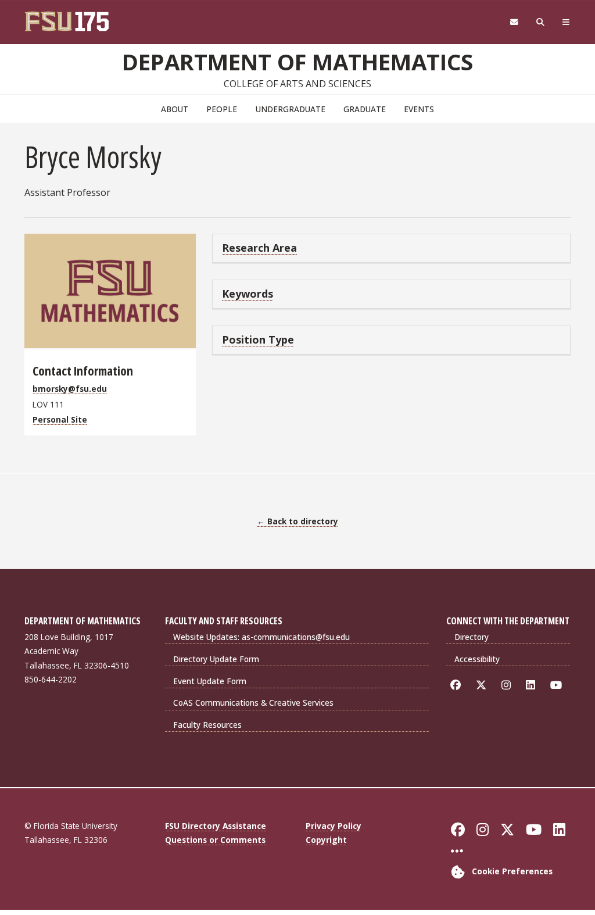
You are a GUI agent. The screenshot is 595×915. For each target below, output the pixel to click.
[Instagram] (508, 685)
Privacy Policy (333, 825)
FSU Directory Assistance (215, 825)
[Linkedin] (532, 685)
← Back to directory (297, 521)
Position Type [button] (258, 339)
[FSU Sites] (566, 22)
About (174, 109)
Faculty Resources (207, 724)
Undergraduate (290, 109)
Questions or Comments (215, 839)
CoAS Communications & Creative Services (253, 702)
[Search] (541, 22)
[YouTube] (558, 685)
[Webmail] (514, 22)
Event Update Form (209, 681)
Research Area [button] (259, 248)
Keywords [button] (247, 294)
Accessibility (477, 658)
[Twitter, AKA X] (483, 685)
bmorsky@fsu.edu (70, 388)
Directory (471, 636)
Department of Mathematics (297, 62)
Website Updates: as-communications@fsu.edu (261, 636)
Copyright (326, 839)
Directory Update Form (216, 658)
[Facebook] (457, 685)
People (221, 109)
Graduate (364, 109)
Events (419, 109)
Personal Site (60, 419)
